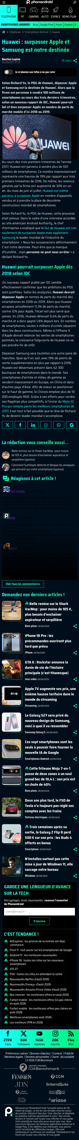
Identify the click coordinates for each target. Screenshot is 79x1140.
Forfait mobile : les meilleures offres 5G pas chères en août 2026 (41, 1001)
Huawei (68, 25)
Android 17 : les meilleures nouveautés (33, 955)
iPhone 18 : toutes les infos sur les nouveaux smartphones (37, 962)
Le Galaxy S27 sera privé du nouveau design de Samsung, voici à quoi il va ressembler (47, 720)
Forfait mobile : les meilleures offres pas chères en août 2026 (41, 1010)
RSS (71, 1042)
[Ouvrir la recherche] (74, 2)
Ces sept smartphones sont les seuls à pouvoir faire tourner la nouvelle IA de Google (49, 747)
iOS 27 (14, 969)
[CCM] (57, 1076)
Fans (8, 1042)
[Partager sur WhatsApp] (58, 425)
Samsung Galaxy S (35, 732)
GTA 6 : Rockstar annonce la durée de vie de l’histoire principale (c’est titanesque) (46, 667)
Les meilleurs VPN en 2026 (26, 1022)
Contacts (57, 1053)
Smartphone (32, 849)
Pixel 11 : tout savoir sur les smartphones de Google (41, 950)
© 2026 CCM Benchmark (39, 1060)
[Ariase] (57, 1100)
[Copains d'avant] (57, 1092)
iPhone (29, 652)
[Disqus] (39, 532)
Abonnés (39, 1042)
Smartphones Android (36, 32)
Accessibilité (67, 1057)
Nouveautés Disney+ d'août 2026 (30, 984)
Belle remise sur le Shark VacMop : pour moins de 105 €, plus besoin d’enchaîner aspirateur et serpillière (48, 612)
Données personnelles (37, 1057)
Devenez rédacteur (40, 1053)
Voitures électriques (36, 817)
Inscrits (55, 1042)
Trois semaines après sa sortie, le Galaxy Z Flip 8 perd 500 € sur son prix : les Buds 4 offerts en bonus (48, 835)
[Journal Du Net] (22, 1084)
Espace (55, 16)
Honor (59, 25)
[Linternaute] (57, 1084)
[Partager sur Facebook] (20, 425)
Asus (35, 25)
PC (22, 16)
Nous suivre (71, 425)
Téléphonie (9, 16)
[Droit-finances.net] (22, 1092)
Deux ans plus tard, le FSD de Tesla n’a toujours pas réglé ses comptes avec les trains (49, 805)
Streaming (31, 706)
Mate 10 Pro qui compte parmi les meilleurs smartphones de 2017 (38, 406)
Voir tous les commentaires (23, 583)
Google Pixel (46, 25)
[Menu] (4, 2)
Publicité (69, 1053)
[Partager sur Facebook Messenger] (45, 425)
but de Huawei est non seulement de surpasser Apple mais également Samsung (39, 232)
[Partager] (75, 60)
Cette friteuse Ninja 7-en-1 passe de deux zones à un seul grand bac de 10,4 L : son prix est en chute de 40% (50, 776)
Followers (24, 1042)
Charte (55, 1057)
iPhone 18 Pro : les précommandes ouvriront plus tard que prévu (48, 640)
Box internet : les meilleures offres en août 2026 (39, 995)
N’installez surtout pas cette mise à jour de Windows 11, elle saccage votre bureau (49, 864)
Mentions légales (14, 1057)
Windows (30, 876)
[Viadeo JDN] (22, 1100)
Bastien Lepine (11, 59)
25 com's (66, 60)
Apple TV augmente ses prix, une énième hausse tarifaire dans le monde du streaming (50, 694)
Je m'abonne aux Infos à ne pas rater (35, 72)
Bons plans (31, 626)
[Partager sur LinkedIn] (33, 425)
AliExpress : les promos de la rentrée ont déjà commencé (37, 943)
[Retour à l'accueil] (39, 2)
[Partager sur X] (7, 425)
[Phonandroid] (8, 1112)
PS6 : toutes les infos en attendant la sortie (36, 974)
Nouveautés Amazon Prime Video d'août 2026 (38, 990)
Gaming (34, 16)
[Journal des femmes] (22, 1076)
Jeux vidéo (31, 679)
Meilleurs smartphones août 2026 (31, 1017)
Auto (45, 16)
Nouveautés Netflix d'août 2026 (29, 979)
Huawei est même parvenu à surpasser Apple (35, 193)
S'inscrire (39, 921)
